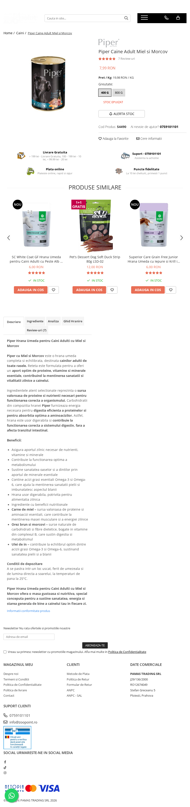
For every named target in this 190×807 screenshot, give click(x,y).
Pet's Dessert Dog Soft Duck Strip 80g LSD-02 (95, 259)
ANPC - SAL (74, 695)
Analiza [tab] (53, 321)
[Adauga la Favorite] (53, 290)
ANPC (71, 690)
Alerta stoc (124, 114)
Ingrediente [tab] (35, 321)
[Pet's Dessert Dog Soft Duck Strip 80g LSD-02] (95, 225)
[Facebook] (4, 762)
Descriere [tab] (14, 322)
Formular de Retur (79, 685)
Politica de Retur (78, 679)
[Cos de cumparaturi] (178, 17)
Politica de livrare (15, 690)
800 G (119, 92)
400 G (105, 92)
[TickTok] (4, 767)
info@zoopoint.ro (23, 722)
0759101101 (19, 715)
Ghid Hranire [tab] (72, 321)
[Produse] (145, 19)
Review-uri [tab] (36, 330)
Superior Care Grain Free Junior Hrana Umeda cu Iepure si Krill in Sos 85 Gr (154, 259)
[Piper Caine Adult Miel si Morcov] (47, 83)
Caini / (21, 33)
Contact (8, 695)
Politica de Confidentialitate (127, 652)
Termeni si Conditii (16, 679)
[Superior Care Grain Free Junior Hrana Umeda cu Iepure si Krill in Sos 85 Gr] (153, 225)
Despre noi (10, 674)
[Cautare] (126, 18)
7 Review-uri (126, 58)
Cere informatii (150, 138)
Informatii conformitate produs (28, 611)
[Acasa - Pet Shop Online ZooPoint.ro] (20, 18)
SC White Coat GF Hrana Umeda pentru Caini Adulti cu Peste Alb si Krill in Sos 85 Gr (36, 259)
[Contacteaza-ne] (166, 17)
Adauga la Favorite (115, 138)
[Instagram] (4, 773)
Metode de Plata (78, 674)
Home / (9, 33)
